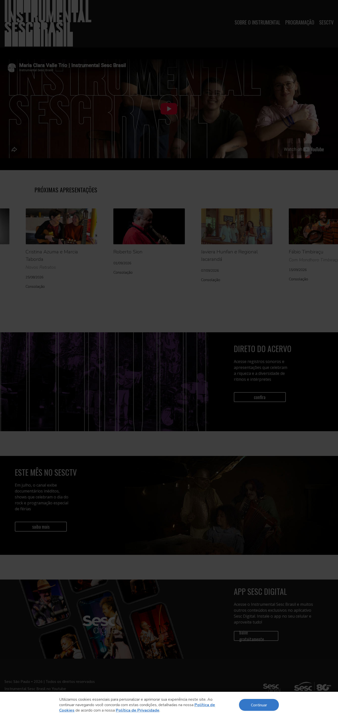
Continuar (259, 704)
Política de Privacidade (137, 710)
